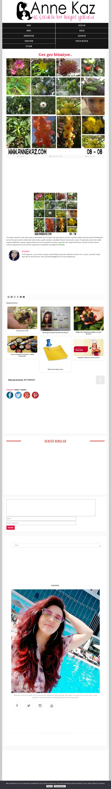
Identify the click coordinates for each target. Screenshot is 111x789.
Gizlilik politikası (60, 786)
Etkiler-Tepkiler (20, 390)
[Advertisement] (55, 176)
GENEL (29, 25)
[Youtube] (21, 297)
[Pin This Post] (36, 398)
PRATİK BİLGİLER (82, 41)
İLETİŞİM (29, 46)
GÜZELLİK (81, 25)
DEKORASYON (29, 35)
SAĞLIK (82, 30)
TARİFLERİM (28, 41)
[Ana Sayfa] (55, 21)
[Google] (9, 297)
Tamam (49, 786)
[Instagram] (15, 297)
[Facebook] (18, 297)
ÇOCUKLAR (82, 35)
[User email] (24, 297)
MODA (29, 30)
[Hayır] (108, 785)
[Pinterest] (12, 297)
